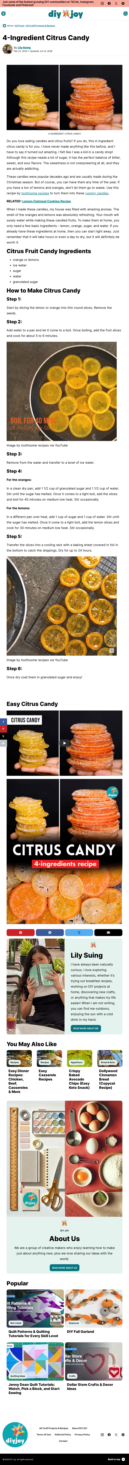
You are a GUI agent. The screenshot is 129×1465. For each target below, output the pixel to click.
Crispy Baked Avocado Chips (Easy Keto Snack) (79, 1079)
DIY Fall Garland (80, 1332)
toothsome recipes (35, 193)
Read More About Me (85, 1028)
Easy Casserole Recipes (47, 1075)
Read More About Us (64, 1267)
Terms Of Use (44, 1434)
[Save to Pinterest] (3, 729)
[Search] (125, 13)
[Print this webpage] (3, 743)
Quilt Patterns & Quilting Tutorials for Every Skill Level (33, 1334)
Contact (63, 1441)
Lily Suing (24, 47)
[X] (116, 3)
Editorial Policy (63, 1434)
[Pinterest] (123, 3)
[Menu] (3, 13)
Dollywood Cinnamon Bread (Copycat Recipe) (108, 1079)
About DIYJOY (79, 1428)
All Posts (19, 25)
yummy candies (96, 193)
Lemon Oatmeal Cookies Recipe (46, 201)
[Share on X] (3, 736)
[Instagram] (102, 3)
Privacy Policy (82, 1434)
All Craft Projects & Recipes (40, 25)
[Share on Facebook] (3, 721)
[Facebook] (109, 3)
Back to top (114, 1459)
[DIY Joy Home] (65, 14)
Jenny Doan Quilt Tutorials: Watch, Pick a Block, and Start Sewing (34, 1389)
